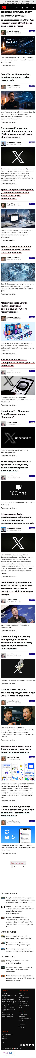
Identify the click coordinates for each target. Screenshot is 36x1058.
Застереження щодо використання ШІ (9, 1002)
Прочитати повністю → (9, 65)
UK (3, 1043)
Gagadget (4, 7)
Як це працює (23, 1001)
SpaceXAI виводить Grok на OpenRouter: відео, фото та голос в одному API (16, 249)
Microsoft (22, 1027)
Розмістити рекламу (9, 1007)
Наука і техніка (24, 997)
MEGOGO (22, 1025)
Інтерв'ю (22, 993)
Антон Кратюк (11, 371)
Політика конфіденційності (8, 998)
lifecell (21, 1021)
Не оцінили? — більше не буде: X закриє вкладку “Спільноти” (15, 414)
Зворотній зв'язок (8, 1005)
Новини (32, 31)
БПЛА (21, 999)
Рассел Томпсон (12, 701)
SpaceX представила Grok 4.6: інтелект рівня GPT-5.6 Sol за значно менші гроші (17, 23)
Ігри (20, 1007)
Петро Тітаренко (12, 31)
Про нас (4, 993)
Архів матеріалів (7, 1016)
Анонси (4, 1038)
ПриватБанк (23, 1014)
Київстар (22, 1016)
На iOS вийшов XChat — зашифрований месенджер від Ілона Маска (18, 362)
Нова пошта (23, 1023)
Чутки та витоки (7, 1034)
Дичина (4, 1036)
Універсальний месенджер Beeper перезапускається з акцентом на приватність (16, 749)
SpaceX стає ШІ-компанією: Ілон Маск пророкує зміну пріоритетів (16, 77)
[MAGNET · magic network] (9, 1055)
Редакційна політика (9, 995)
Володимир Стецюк (14, 142)
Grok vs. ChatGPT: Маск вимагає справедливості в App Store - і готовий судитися (18, 693)
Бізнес (21, 995)
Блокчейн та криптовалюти (24, 1004)
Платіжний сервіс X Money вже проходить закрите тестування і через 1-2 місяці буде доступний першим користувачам (16, 642)
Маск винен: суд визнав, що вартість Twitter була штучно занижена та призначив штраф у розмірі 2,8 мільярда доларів (17, 588)
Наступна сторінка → (18, 863)
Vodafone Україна (25, 1019)
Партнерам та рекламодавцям (7, 1013)
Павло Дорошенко (13, 85)
